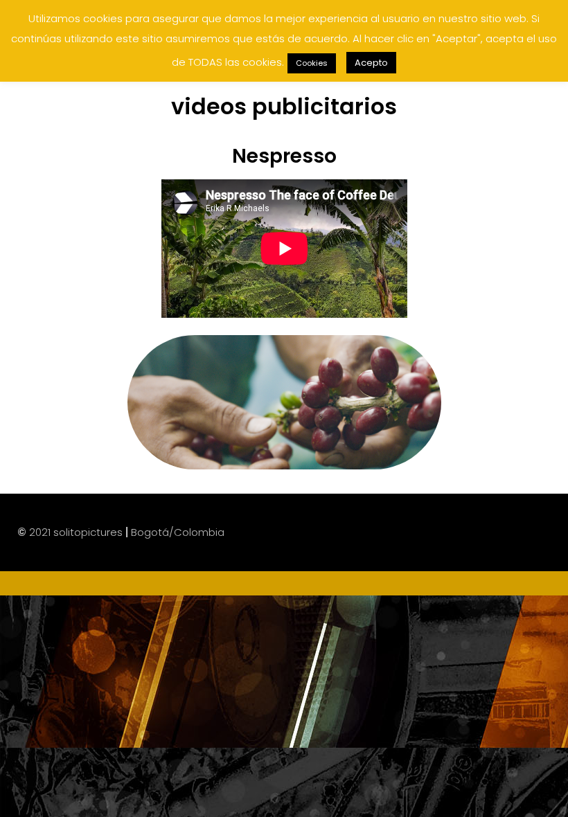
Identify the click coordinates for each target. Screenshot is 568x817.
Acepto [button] (371, 62)
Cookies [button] (312, 63)
